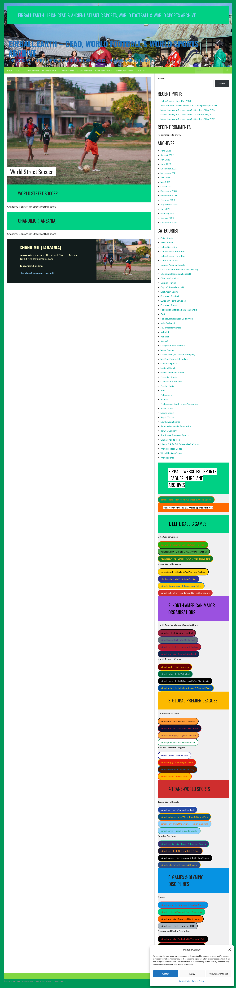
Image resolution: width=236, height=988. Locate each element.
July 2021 (165, 177)
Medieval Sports (169, 363)
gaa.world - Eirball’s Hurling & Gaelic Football (183, 544)
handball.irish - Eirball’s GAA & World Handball (184, 551)
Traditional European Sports (175, 435)
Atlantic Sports (31, 70)
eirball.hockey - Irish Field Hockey (177, 769)
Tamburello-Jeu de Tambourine (176, 426)
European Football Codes (173, 300)
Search (161, 78)
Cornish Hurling (168, 282)
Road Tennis (167, 408)
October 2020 (168, 200)
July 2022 (165, 159)
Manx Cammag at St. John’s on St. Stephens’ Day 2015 (188, 110)
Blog (17, 70)
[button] (229, 949)
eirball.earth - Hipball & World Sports (179, 830)
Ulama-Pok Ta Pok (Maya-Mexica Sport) (180, 444)
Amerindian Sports (124, 70)
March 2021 (166, 186)
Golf (163, 314)
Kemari (164, 341)
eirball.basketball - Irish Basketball (178, 640)
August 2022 (167, 155)
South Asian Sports (170, 421)
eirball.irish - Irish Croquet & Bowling (179, 865)
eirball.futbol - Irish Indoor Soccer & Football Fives (186, 688)
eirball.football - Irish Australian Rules (179, 728)
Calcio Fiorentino (169, 247)
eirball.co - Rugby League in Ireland (178, 735)
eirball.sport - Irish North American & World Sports (186, 499)
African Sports (84, 70)
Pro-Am (164, 399)
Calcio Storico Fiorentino (173, 251)
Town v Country (169, 430)
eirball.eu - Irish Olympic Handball (177, 809)
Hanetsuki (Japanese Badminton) (177, 318)
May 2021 (165, 182)
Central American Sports (173, 264)
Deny (192, 973)
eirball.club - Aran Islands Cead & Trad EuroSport (185, 592)
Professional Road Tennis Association (179, 403)
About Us (140, 70)
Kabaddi (165, 332)
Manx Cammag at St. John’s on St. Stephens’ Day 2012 (188, 119)
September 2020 (169, 204)
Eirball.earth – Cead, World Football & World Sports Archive (103, 48)
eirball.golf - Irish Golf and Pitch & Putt (180, 851)
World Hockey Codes (171, 453)
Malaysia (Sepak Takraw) (173, 345)
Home (9, 70)
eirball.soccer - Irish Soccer (174, 755)
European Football (170, 296)
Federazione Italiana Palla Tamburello (179, 309)
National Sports (168, 368)
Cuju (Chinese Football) (172, 287)
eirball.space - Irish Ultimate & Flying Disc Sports (185, 681)
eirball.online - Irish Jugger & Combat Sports (183, 905)
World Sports (167, 457)
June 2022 (166, 164)
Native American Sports (172, 372)
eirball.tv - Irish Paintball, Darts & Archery (181, 912)
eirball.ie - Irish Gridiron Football (177, 632)
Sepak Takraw (167, 412)
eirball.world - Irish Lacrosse (175, 667)
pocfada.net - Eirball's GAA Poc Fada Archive (183, 571)
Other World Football (171, 381)
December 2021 (169, 168)
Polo (163, 390)
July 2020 (165, 209)
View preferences (218, 973)
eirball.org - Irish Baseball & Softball (178, 653)
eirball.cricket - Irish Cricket (174, 776)
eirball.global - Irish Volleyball (175, 674)
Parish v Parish (168, 386)
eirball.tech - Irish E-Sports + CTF (177, 926)
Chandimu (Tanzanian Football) (176, 273)
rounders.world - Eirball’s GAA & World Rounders (185, 558)
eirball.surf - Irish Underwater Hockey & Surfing (184, 823)
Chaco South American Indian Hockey (179, 269)
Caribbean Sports (103, 70)
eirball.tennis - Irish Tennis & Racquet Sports (183, 844)
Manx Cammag (168, 350)
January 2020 (167, 218)
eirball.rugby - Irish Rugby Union (177, 762)
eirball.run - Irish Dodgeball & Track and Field (183, 939)
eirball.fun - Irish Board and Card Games (181, 919)
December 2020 (169, 191)
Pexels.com (46, 258)
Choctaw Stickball (170, 278)
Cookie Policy (185, 981)
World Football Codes (171, 448)
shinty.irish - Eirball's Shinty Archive (178, 579)
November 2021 (169, 173)
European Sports (50, 70)
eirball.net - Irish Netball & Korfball (178, 721)
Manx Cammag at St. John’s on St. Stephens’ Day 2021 (188, 114)
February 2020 (168, 213)
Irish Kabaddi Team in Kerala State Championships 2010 (189, 105)
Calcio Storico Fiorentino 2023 (176, 101)
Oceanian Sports (169, 377)
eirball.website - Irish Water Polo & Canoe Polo (184, 817)
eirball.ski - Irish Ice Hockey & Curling (179, 647)
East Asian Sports (169, 291)
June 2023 (166, 150)
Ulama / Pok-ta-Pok (170, 439)
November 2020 (169, 195)
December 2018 (169, 222)
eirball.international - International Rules (181, 586)
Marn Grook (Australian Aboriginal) (178, 354)
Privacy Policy (198, 981)
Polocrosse (166, 395)
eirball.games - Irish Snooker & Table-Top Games (185, 858)
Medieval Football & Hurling (174, 359)
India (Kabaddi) (168, 323)
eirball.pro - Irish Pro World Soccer (178, 742)
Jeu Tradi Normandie (171, 327)
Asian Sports (68, 70)
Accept (165, 973)
